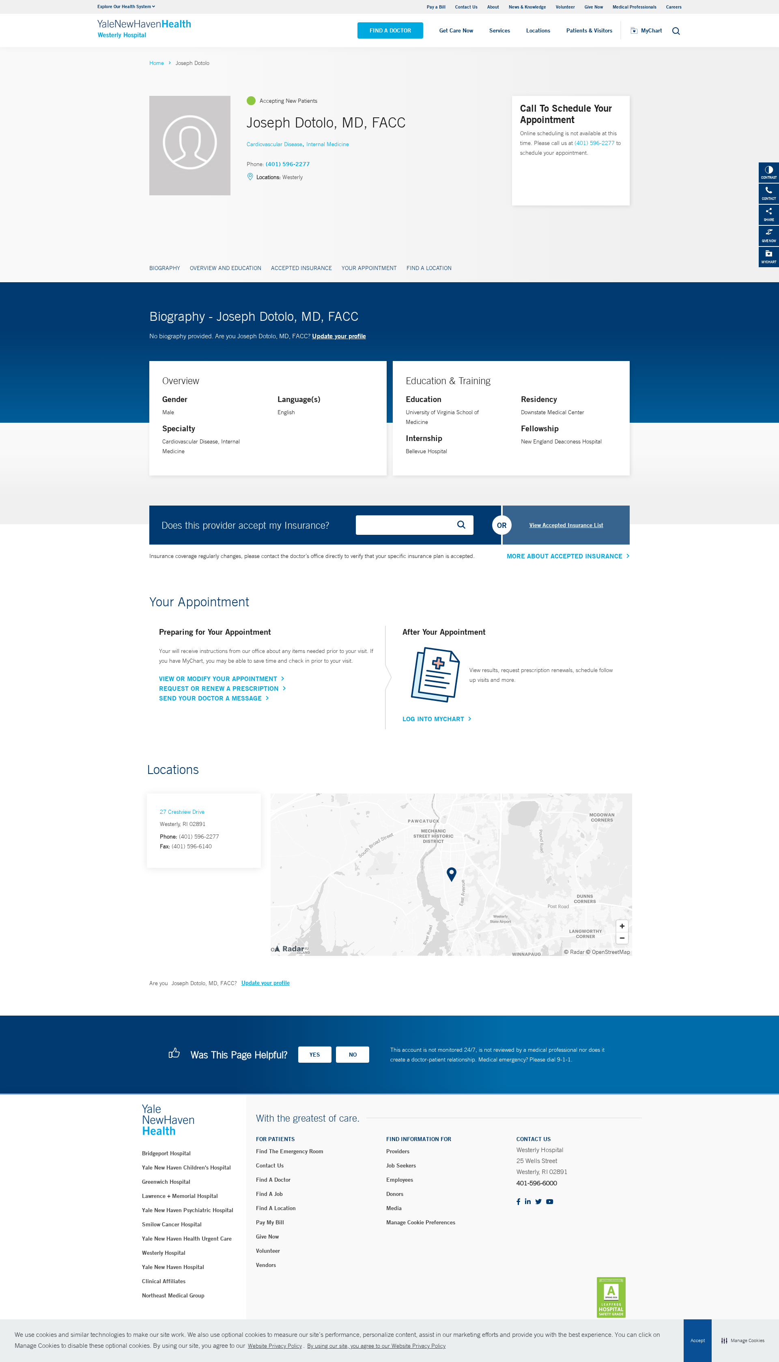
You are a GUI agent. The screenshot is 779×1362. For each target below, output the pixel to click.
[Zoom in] (622, 926)
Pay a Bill (436, 7)
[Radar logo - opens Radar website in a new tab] (289, 948)
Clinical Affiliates (163, 1281)
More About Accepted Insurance (564, 556)
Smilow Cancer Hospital (172, 1224)
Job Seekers (401, 1165)
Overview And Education (225, 268)
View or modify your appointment (218, 678)
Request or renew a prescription (219, 688)
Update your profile (339, 335)
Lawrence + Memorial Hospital (180, 1196)
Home (156, 63)
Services (499, 30)
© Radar (574, 952)
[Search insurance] (464, 525)
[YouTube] (549, 1202)
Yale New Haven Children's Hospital (186, 1167)
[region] (451, 874)
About (493, 7)
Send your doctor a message (210, 698)
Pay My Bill (270, 1222)
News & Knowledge (527, 7)
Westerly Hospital (163, 1252)
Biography (164, 268)
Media (394, 1208)
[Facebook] (518, 1202)
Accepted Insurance (301, 268)
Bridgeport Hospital (166, 1153)
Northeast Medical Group (173, 1295)
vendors (266, 1265)
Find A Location (429, 268)
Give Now (594, 7)
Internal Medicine (327, 144)
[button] (743, 1340)
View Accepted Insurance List (566, 525)
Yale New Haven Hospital (173, 1267)
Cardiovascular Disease (274, 144)
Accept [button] (698, 1340)
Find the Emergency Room (289, 1151)
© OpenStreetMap (608, 952)
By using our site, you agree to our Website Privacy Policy (376, 1345)
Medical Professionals (634, 7)
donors (394, 1194)
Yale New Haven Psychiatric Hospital (187, 1210)
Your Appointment (369, 268)
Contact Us (466, 7)
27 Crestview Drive (182, 811)
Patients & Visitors (589, 30)
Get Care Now (456, 30)
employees (399, 1179)
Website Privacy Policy (275, 1345)
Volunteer (565, 7)
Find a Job (269, 1194)
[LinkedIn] (528, 1202)
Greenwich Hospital (166, 1181)
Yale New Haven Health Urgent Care (187, 1238)
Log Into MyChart (433, 719)
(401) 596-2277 (288, 164)
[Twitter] (538, 1202)
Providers (397, 1151)
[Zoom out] (622, 938)
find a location (276, 1208)
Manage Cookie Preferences (420, 1222)
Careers (674, 7)
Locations (538, 30)
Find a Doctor (390, 30)
